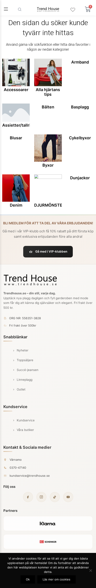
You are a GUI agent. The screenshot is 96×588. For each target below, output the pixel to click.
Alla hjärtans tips (48, 92)
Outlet (21, 389)
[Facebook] (28, 497)
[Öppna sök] (19, 9)
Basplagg (80, 107)
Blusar (16, 138)
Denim (16, 205)
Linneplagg (24, 379)
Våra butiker (25, 430)
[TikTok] (55, 497)
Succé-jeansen (27, 370)
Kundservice (26, 420)
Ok (28, 579)
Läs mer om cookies (56, 579)
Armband (80, 62)
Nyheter (22, 350)
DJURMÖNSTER (49, 205)
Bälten (48, 107)
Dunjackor (80, 177)
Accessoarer (16, 89)
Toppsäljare (25, 360)
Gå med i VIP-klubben (51, 251)
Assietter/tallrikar (19, 125)
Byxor (48, 165)
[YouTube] (68, 497)
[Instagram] (41, 497)
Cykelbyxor (80, 138)
